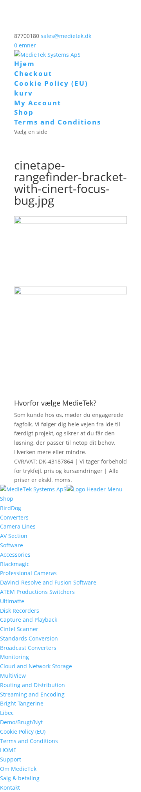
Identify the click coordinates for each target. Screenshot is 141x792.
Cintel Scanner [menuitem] (19, 629)
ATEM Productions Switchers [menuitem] (37, 591)
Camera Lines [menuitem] (18, 526)
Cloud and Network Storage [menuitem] (36, 666)
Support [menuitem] (10, 759)
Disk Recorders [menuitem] (19, 610)
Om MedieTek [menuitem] (18, 768)
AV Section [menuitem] (13, 535)
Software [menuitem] (11, 545)
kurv (23, 92)
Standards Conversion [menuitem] (29, 638)
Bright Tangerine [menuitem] (21, 703)
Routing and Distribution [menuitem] (32, 685)
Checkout (33, 73)
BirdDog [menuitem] (10, 508)
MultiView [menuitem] (13, 675)
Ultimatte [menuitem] (12, 601)
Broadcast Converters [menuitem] (28, 647)
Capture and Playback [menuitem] (28, 619)
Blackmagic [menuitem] (14, 564)
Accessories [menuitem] (15, 554)
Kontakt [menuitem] (10, 787)
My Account (37, 102)
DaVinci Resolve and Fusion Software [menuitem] (48, 582)
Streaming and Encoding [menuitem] (32, 694)
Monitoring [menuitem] (14, 656)
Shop (24, 112)
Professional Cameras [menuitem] (28, 573)
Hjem (24, 63)
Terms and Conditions (57, 121)
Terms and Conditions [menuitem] (29, 741)
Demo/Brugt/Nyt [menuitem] (21, 722)
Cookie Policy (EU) (51, 83)
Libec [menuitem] (7, 712)
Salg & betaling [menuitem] (20, 778)
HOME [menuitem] (8, 750)
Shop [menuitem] (6, 498)
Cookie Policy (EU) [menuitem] (22, 731)
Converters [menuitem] (14, 517)
